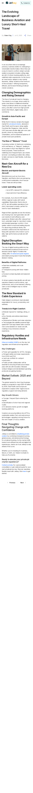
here (24, 471)
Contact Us (26, 3)
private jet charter (15, 124)
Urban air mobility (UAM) (10, 342)
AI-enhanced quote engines (19, 254)
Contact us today (7, 465)
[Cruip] (11, 3)
